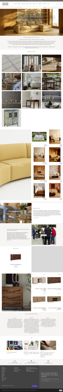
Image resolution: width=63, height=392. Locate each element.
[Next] (23, 260)
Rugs (2, 376)
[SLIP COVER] (39, 190)
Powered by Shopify (33, 390)
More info (34, 0)
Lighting (3, 375)
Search (45, 7)
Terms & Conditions (22, 390)
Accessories (4, 371)
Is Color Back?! (12, 352)
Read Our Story (35, 217)
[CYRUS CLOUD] (39, 154)
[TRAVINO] (54, 154)
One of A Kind (4, 379)
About (3, 380)
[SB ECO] (54, 190)
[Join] (60, 380)
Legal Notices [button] (16, 367)
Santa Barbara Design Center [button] (31, 367)
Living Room (4, 368)
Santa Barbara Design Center (7, 390)
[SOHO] (54, 172)
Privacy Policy (16, 368)
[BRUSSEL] (54, 136)
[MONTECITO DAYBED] (39, 172)
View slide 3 (14, 269)
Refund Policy (16, 371)
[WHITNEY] (39, 136)
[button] (15, 3)
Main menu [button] (3, 367)
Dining (3, 372)
